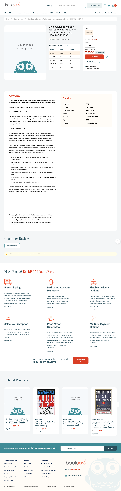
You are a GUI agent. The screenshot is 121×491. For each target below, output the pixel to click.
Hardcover (89, 32)
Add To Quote (91, 62)
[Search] (82, 5)
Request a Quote (95, 5)
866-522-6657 (76, 469)
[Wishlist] (106, 56)
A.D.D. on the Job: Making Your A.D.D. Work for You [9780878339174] (45, 424)
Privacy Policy (51, 487)
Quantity (87, 42)
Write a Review (12, 245)
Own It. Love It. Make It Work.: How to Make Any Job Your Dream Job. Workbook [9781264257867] (17, 421)
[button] (116, 404)
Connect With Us (80, 360)
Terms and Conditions (31, 487)
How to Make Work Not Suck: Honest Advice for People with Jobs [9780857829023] (73, 424)
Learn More (8, 307)
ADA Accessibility (69, 487)
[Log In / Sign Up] (106, 6)
